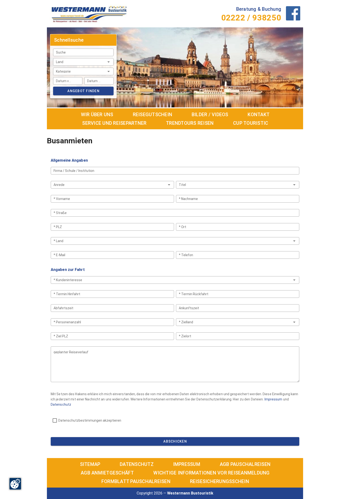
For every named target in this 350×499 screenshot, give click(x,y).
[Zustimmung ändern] (15, 483)
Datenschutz (61, 404)
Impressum (273, 399)
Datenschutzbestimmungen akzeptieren (89, 420)
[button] (83, 62)
